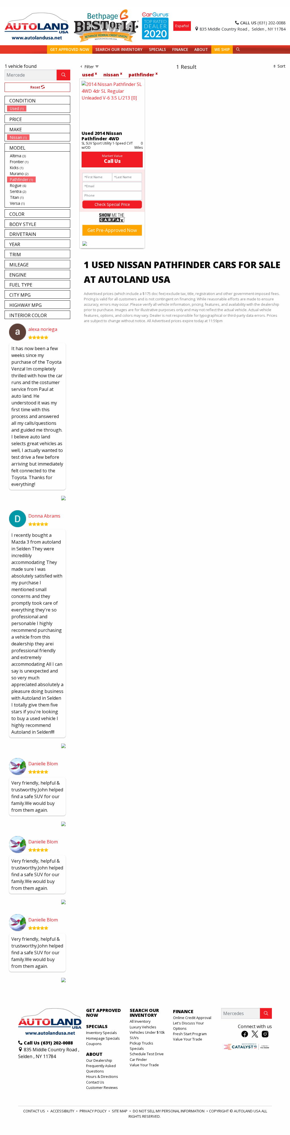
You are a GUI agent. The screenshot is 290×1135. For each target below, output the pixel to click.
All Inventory (140, 1021)
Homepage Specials (103, 1038)
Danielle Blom (43, 764)
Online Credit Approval (192, 1017)
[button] (69, 49)
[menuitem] (38, 108)
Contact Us (95, 1082)
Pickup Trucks (141, 1043)
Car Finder (138, 1059)
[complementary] (273, 1118)
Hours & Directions (102, 1076)
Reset (35, 87)
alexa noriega (42, 329)
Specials (137, 1048)
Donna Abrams (44, 516)
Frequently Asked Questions (101, 1068)
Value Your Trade (144, 1064)
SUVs (134, 1037)
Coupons (94, 1043)
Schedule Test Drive (147, 1053)
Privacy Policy (93, 1111)
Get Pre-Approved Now (112, 230)
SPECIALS (97, 1026)
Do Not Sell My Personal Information (169, 1111)
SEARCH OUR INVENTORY (144, 1013)
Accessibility (62, 1111)
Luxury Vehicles (143, 1027)
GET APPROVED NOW (103, 1013)
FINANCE (183, 1011)
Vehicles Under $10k (147, 1032)
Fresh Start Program (190, 1033)
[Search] (63, 75)
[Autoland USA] (37, 25)
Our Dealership (99, 1060)
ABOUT (94, 1054)
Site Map (120, 1111)
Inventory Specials (101, 1032)
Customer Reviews (102, 1087)
